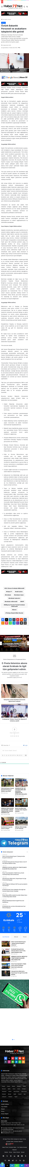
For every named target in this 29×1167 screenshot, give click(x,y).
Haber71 (9, 591)
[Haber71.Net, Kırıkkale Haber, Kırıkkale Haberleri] (13, 6)
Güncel (16, 937)
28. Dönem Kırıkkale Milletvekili (14, 588)
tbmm (14, 609)
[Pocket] (6, 623)
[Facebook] (2, 619)
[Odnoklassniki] (2, 623)
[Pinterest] (17, 619)
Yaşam (15, 1096)
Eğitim (9, 1088)
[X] (6, 619)
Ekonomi (4, 1088)
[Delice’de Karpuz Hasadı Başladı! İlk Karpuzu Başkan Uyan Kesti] (7, 782)
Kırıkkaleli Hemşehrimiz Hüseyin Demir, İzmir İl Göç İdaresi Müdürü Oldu (18, 950)
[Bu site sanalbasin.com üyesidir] (9, 1144)
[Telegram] (14, 623)
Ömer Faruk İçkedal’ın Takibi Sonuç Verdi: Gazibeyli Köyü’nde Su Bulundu (18, 965)
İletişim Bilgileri (4, 1113)
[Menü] (2, 7)
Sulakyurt (4, 1096)
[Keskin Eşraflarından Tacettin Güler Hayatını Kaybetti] (21, 802)
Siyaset (19, 1094)
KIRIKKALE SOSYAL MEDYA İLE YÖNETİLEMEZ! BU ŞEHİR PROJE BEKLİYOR (19, 958)
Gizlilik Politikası (5, 1104)
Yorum (25, 937)
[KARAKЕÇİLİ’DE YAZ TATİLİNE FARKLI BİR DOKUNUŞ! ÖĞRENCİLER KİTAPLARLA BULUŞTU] (21, 782)
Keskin (10, 1091)
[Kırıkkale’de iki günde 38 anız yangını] (7, 821)
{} (19, 755)
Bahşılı (13, 1086)
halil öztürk (19, 591)
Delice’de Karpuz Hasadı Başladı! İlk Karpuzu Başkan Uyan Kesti (7, 790)
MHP (22, 601)
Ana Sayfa (4, 19)
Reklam (3, 1109)
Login (26, 745)
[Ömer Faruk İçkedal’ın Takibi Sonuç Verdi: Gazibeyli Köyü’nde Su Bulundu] (6, 966)
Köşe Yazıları (16, 1091)
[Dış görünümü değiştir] (24, 7)
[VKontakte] (25, 619)
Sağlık (14, 1094)
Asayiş (3, 1086)
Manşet (9, 1094)
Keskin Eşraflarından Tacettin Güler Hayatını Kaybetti (21, 810)
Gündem (24, 1088)
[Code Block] (16, 755)
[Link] (17, 755)
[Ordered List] (10, 755)
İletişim (22, 1152)
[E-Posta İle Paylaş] (21, 623)
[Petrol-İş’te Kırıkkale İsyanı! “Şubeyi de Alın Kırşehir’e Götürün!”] (6, 944)
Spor (25, 1094)
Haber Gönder (16, 1152)
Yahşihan (10, 1096)
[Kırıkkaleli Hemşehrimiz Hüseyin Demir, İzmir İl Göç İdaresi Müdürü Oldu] (6, 951)
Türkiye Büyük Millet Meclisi (14, 613)
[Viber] (17, 623)
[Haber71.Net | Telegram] (14, 842)
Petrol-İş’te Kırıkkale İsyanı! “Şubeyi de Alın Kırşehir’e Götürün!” (18, 943)
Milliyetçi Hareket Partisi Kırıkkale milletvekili (15, 605)
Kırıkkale (8, 595)
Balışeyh (19, 1086)
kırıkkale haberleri (14, 598)
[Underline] (6, 755)
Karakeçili (4, 1091)
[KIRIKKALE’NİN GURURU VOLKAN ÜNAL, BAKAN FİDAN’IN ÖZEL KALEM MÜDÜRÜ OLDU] (7, 802)
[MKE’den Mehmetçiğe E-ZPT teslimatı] (21, 821)
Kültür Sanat (24, 1091)
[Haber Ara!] (27, 7)
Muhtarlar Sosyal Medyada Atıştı (14, 645)
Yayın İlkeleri (4, 1106)
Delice (24, 1086)
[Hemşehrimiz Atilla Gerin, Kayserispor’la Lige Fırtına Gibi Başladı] (6, 973)
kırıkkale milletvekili (11, 601)
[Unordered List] (12, 755)
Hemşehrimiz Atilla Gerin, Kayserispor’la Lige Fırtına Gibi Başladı (19, 973)
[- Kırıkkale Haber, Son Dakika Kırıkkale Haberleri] (14, 13)
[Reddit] (21, 619)
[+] (21, 755)
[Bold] (3, 755)
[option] (14, 643)
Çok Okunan (6, 937)
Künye (2, 1111)
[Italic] (4, 755)
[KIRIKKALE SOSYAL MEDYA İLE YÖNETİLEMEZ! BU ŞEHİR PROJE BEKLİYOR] (6, 959)
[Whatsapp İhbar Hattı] (14, 994)
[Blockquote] (14, 755)
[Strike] (8, 755)
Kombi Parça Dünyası (19, 1144)
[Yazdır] (25, 623)
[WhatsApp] (10, 623)
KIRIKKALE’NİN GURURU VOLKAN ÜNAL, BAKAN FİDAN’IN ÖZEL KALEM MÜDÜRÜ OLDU (7, 810)
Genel (9, 19)
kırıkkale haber (19, 595)
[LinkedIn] (10, 619)
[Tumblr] (14, 619)
